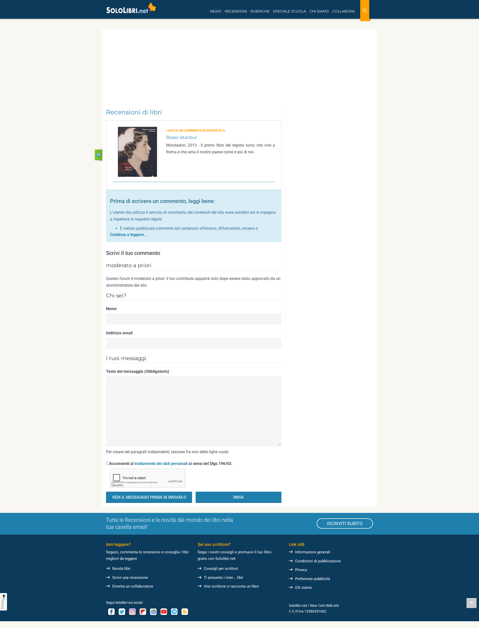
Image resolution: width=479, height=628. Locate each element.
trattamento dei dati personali (161, 463)
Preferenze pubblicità (312, 579)
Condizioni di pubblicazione (318, 561)
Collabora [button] (343, 11)
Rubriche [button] (259, 11)
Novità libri (121, 568)
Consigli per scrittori (221, 568)
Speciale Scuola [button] (289, 11)
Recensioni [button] (236, 11)
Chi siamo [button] (319, 11)
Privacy (301, 570)
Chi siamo (303, 587)
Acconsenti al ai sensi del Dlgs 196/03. (171, 463)
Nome (111, 308)
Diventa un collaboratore (132, 586)
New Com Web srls (324, 606)
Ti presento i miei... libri (223, 577)
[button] (129, 234)
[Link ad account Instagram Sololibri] (132, 611)
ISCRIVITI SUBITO (344, 523)
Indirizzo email (119, 333)
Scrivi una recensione (130, 577)
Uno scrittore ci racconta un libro (231, 586)
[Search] (364, 10)
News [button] (215, 11)
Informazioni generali (312, 552)
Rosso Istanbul (181, 137)
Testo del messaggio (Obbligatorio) (137, 371)
